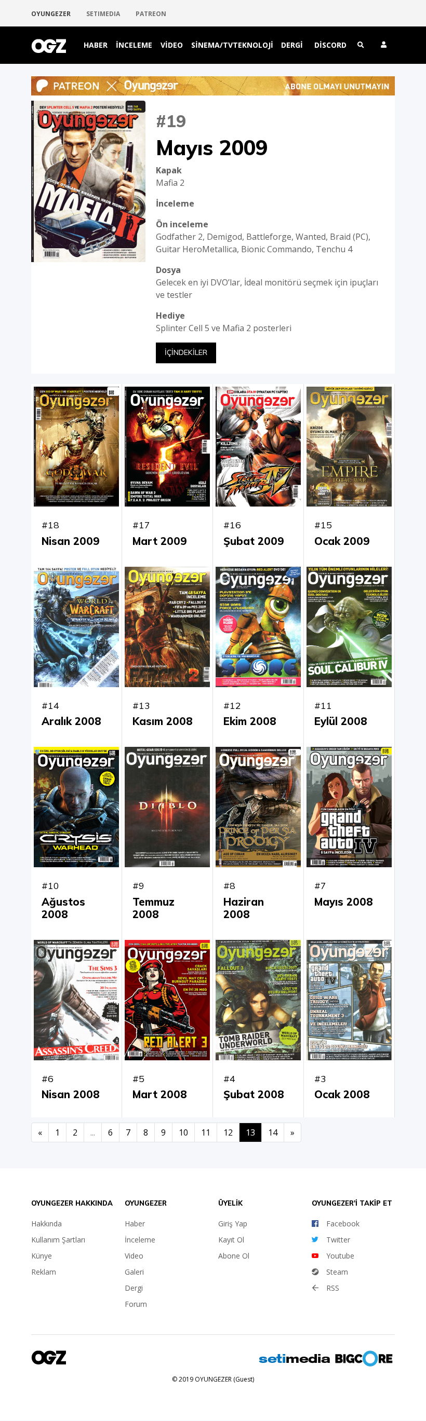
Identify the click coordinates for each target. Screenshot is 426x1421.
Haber (96, 45)
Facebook (343, 1223)
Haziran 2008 (243, 908)
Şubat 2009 (253, 541)
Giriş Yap (232, 1223)
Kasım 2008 (162, 721)
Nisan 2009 (71, 541)
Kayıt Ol (231, 1240)
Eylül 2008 (340, 721)
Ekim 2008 (249, 721)
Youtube (340, 1256)
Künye (41, 1256)
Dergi (292, 45)
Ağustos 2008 (63, 908)
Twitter (338, 1240)
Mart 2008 (159, 1094)
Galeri (134, 1272)
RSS (332, 1288)
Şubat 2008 (253, 1094)
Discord (330, 45)
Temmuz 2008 (153, 908)
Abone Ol (233, 1256)
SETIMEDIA (103, 13)
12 (228, 1132)
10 (183, 1132)
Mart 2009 (159, 541)
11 (205, 1132)
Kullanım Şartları (58, 1240)
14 (272, 1132)
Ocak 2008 (342, 1094)
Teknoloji (253, 45)
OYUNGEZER (51, 13)
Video (172, 45)
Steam (337, 1272)
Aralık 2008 (71, 721)
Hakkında (46, 1223)
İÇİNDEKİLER (186, 352)
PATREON (151, 13)
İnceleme (134, 45)
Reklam (43, 1272)
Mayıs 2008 (343, 901)
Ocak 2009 (342, 541)
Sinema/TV (212, 45)
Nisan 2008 (71, 1094)
